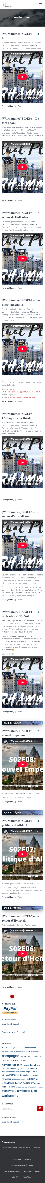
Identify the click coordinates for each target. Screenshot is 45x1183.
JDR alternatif (31, 1069)
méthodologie (15, 1075)
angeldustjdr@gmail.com (12, 1024)
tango (11, 1083)
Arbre (27, 1048)
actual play (21, 1048)
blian (32, 1051)
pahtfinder (27, 1075)
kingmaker (6, 1072)
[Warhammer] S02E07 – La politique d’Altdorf (20, 822)
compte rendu (26, 1056)
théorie (12, 1087)
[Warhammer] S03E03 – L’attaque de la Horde (18, 415)
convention (36, 1056)
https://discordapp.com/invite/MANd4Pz (24, 392)
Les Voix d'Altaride (18, 1072)
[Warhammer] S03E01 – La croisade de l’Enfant (20, 614)
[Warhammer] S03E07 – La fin (20, 35)
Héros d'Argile (30, 1065)
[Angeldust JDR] (7, 4)
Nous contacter (9, 1019)
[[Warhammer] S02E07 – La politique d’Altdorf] (22, 812)
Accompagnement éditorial (22, 1165)
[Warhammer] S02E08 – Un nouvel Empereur (20, 732)
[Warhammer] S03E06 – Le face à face (20, 120)
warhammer (11, 1095)
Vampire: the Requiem (36, 1087)
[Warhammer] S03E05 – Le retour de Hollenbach (20, 214)
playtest (35, 1075)
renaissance (8, 1079)
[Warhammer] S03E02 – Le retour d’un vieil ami (20, 514)
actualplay (12, 1048)
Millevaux (5, 1075)
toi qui (22, 1087)
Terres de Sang (23, 1082)
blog (36, 1051)
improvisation (21, 1069)
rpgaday (17, 1079)
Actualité (5, 1048)
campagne (10, 1056)
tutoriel (27, 1087)
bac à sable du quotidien (17, 1051)
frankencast (28, 1061)
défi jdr (22, 1061)
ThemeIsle (31, 1177)
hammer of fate (12, 1065)
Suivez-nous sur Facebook (14, 1032)
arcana (33, 1048)
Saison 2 (32, 1078)
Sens (5, 1082)
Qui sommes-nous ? (12, 1171)
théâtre (18, 1087)
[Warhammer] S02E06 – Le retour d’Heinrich (20, 918)
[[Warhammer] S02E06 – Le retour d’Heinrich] (22, 908)
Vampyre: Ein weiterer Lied (19, 1091)
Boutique (27, 1171)
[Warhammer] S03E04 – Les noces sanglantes (21, 302)
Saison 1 (23, 1079)
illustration (11, 1069)
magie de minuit (31, 1072)
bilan (28, 1051)
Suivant (29, 996)
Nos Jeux (17, 1159)
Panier (37, 1171)
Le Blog (28, 1159)
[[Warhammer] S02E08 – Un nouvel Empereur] (22, 723)
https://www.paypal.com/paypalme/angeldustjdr (21, 1147)
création (6, 1060)
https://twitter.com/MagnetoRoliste (21, 397)
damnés (15, 1060)
